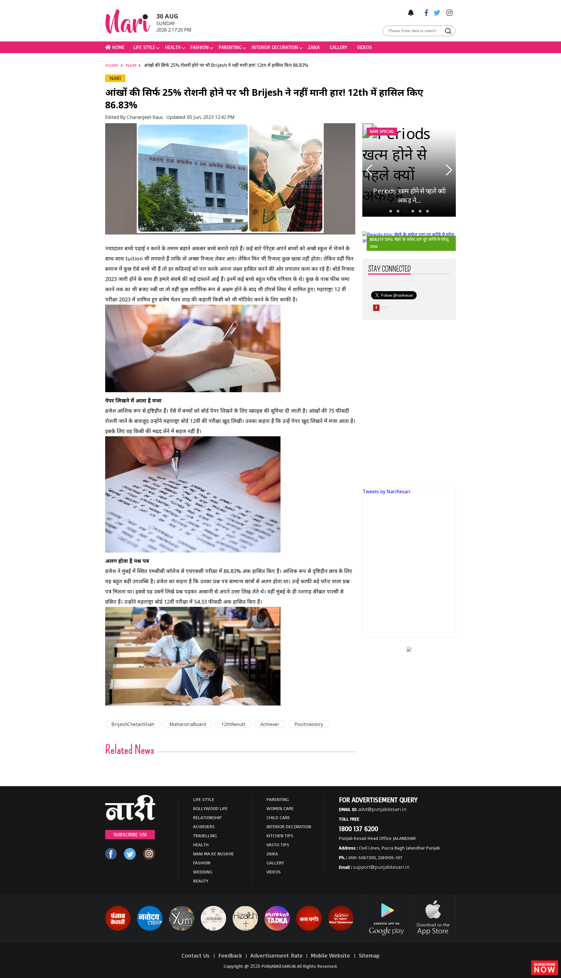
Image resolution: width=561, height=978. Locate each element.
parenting (230, 47)
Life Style (144, 47)
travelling (205, 835)
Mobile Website (331, 955)
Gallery (338, 47)
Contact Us (196, 955)
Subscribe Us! (130, 834)
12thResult (233, 724)
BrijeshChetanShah (132, 724)
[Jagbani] (309, 929)
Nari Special (382, 131)
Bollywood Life (210, 808)
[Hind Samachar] (341, 929)
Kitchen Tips (279, 835)
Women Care (280, 808)
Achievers (204, 826)
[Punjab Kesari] (118, 929)
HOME (117, 47)
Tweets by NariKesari (387, 491)
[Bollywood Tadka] (277, 929)
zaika (314, 47)
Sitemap (369, 955)
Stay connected (389, 269)
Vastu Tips (277, 844)
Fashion (200, 47)
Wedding (202, 872)
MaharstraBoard (187, 724)
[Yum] (181, 929)
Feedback (230, 955)
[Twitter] (435, 12)
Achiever (269, 724)
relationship (207, 817)
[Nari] (130, 819)
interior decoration (275, 47)
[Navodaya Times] (149, 929)
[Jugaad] (213, 929)
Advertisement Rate (276, 955)
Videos (364, 47)
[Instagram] (448, 12)
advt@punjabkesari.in (382, 809)
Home (112, 65)
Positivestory (309, 724)
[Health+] (245, 929)
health (173, 47)
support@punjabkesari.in (381, 867)
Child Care (278, 817)
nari (132, 65)
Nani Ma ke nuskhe (213, 854)
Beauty (200, 881)
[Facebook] (423, 12)
